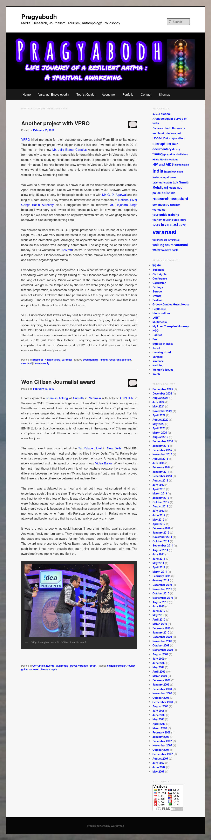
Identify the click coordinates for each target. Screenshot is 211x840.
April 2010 (158, 619)
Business (37, 359)
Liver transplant (162, 182)
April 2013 (158, 489)
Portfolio (127, 94)
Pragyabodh (39, 16)
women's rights (169, 250)
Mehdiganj (160, 187)
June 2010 (158, 611)
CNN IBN (126, 398)
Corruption (38, 665)
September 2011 (162, 545)
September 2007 (162, 754)
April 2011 (158, 567)
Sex (154, 339)
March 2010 (159, 624)
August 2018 (160, 437)
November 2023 (162, 411)
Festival (157, 300)
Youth (93, 665)
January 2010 (160, 632)
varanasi (26, 363)
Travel (73, 665)
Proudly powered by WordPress (105, 826)
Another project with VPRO (55, 123)
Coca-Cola (160, 138)
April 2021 (158, 415)
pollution (168, 192)
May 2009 (158, 667)
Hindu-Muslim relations (165, 159)
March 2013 (159, 493)
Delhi (175, 144)
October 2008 (160, 698)
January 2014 (160, 471)
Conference (159, 278)
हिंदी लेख (156, 265)
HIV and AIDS (163, 164)
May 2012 (158, 519)
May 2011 (158, 563)
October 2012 (160, 502)
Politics (157, 335)
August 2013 (160, 480)
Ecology (157, 287)
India (157, 170)
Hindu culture (52, 359)
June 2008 (158, 715)
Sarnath (78, 398)
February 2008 (161, 732)
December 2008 (162, 689)
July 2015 (158, 463)
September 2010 (162, 598)
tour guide (158, 209)
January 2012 (160, 532)
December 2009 (162, 637)
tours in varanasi (165, 224)
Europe (157, 291)
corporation (176, 138)
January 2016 (160, 446)
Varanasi (67, 359)
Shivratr (67, 249)
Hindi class (182, 154)
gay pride (169, 154)
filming (104, 359)
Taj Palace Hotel (90, 448)
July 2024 (158, 402)
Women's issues (162, 369)
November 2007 (162, 745)
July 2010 (158, 606)
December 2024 (162, 393)
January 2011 (160, 580)
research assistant (120, 359)
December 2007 (162, 741)
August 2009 (160, 654)
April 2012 (158, 524)
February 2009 (161, 680)
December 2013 (162, 476)
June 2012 (158, 515)
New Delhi (114, 448)
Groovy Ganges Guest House (170, 304)
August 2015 (160, 459)
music (172, 187)
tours (183, 220)
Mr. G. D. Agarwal (114, 194)
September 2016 (162, 441)
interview (170, 171)
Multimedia (62, 665)
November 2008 (162, 693)
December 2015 (162, 450)
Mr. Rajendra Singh (123, 204)
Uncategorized (161, 352)
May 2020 (158, 424)
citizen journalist (116, 665)
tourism (157, 220)
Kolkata (157, 177)
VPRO (25, 139)
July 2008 (158, 710)
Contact (146, 94)
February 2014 (161, 467)
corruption (161, 143)
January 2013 (160, 498)
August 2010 (160, 602)
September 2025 (162, 389)
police (156, 193)
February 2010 (161, 628)
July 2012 (158, 511)
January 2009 (160, 684)
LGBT (156, 317)
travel (182, 224)
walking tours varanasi (170, 244)
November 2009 (162, 641)
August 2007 (160, 758)
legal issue (169, 177)
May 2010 (158, 615)
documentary (90, 359)
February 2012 (161, 528)
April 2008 (158, 724)
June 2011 (158, 558)
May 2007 (158, 771)
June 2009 (158, 663)
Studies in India (162, 344)
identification (182, 164)
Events (50, 665)
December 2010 (162, 585)
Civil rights (159, 274)
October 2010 (160, 593)
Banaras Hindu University (168, 128)
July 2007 (158, 763)
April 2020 (158, 428)
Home (26, 94)
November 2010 (162, 589)
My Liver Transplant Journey (170, 326)
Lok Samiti (181, 182)
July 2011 (158, 554)
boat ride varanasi (169, 133)
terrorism (175, 205)
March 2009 (159, 676)
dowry (176, 149)
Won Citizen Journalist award (58, 381)
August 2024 (160, 398)
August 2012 (160, 506)
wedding (157, 365)
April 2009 (158, 671)
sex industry (160, 205)
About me (108, 94)
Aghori (156, 114)
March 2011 (159, 571)
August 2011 (160, 550)
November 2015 (162, 454)
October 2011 (160, 541)
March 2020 (159, 432)
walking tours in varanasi (165, 239)
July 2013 (158, 485)
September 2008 (162, 702)
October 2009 (160, 645)
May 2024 (158, 406)
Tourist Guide (85, 94)
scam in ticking (57, 398)
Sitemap (164, 94)
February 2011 (161, 576)
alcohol (166, 114)
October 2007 (160, 750)
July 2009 (158, 658)
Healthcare (159, 309)
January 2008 (160, 737)
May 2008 (158, 719)
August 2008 (160, 706)
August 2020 (160, 419)
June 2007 (158, 767)
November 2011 (162, 537)
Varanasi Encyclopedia (53, 94)
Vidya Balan (103, 463)
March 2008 (159, 728)
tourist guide (171, 220)
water (156, 249)
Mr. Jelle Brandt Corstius (69, 149)
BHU (154, 133)
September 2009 (162, 650)
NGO (179, 187)
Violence (158, 361)
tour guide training (165, 214)
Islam (180, 171)
